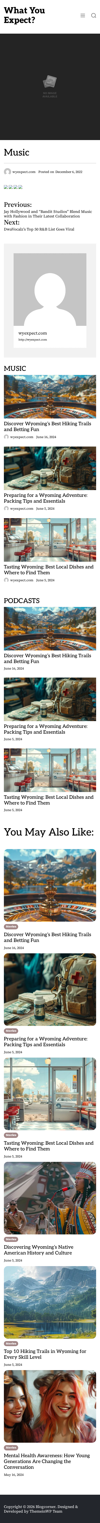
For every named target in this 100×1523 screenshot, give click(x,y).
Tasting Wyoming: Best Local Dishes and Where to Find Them (49, 570)
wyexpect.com (32, 333)
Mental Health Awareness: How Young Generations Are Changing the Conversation (47, 1461)
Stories (11, 926)
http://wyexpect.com (32, 340)
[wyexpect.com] (50, 289)
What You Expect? (24, 15)
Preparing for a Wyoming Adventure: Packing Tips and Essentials (45, 498)
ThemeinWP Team (46, 1511)
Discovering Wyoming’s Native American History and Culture (38, 1250)
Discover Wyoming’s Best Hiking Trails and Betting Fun (47, 427)
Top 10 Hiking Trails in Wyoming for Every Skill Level (45, 1354)
